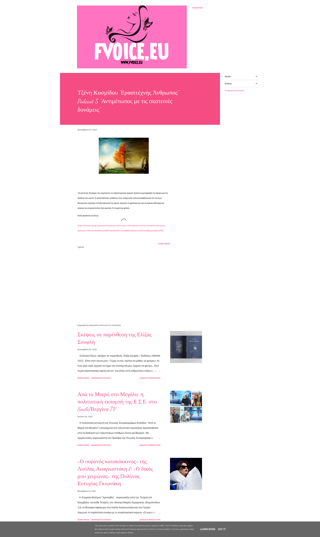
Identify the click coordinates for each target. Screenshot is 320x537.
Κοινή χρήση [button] (164, 244)
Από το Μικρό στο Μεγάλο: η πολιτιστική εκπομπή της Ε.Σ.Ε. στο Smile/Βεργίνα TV (117, 401)
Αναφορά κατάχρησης (234, 90)
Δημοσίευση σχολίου (101, 378)
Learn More (207, 529)
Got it (222, 529)
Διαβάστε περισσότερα (150, 378)
